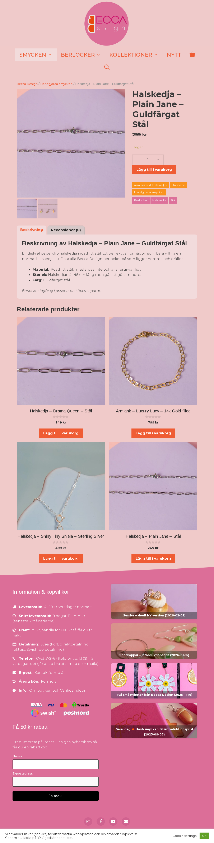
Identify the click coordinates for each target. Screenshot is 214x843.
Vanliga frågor (72, 690)
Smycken (32, 55)
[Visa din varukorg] (192, 54)
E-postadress (23, 773)
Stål (173, 200)
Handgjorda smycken (56, 84)
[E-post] (126, 821)
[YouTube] (113, 821)
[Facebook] (101, 821)
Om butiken (40, 690)
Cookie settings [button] (184, 836)
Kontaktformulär (49, 673)
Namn (17, 756)
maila (92, 664)
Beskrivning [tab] (31, 230)
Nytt (174, 55)
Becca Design (27, 84)
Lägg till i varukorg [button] (61, 433)
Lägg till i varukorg (154, 169)
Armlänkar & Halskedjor (150, 185)
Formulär (49, 681)
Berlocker (78, 55)
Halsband (178, 185)
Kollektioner (130, 55)
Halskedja (159, 200)
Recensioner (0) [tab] (66, 230)
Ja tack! (55, 796)
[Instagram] (88, 821)
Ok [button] (204, 835)
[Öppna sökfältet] (107, 67)
